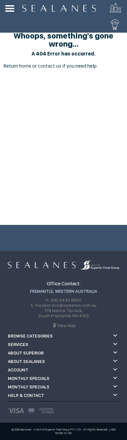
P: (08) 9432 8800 (63, 300)
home (25, 66)
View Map (66, 325)
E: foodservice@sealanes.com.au (63, 305)
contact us (49, 66)
